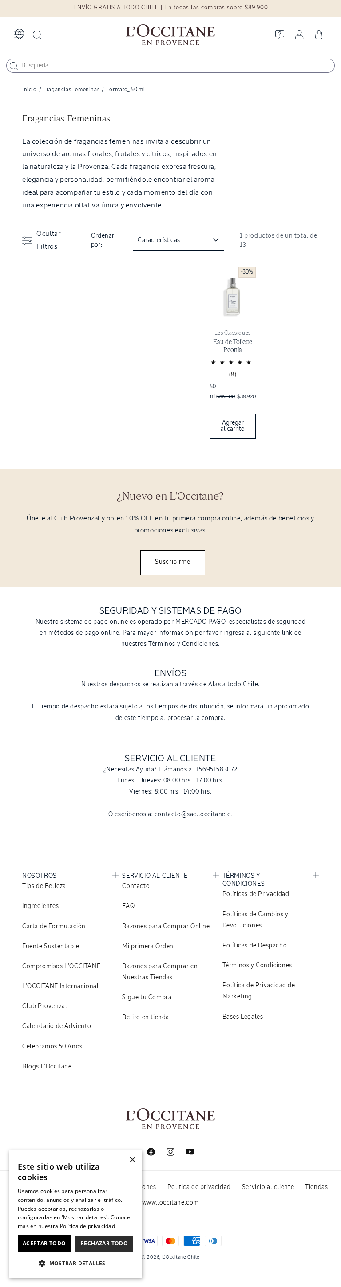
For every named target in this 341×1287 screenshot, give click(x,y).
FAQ (128, 906)
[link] (233, 355)
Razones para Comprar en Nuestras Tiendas (160, 972)
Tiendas (316, 1187)
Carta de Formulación (54, 926)
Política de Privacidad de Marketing (258, 991)
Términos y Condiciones (257, 965)
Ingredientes (40, 906)
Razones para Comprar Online (166, 926)
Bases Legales (242, 1017)
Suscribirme (172, 562)
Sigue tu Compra (146, 997)
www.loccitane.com (170, 1203)
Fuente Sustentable (50, 946)
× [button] (132, 1160)
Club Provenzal (44, 1006)
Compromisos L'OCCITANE (61, 966)
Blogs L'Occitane (47, 1067)
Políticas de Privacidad (255, 894)
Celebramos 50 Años (52, 1047)
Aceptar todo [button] (44, 1243)
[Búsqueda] (13, 66)
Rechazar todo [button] (104, 1243)
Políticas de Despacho (254, 946)
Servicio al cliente (268, 1187)
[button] (18, 34)
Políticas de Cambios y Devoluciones (255, 920)
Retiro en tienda (145, 1017)
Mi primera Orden (148, 946)
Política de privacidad (199, 1187)
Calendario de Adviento (56, 1026)
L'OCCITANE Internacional (60, 986)
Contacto (136, 886)
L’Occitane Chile (181, 1257)
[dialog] (75, 1214)
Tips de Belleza (44, 886)
